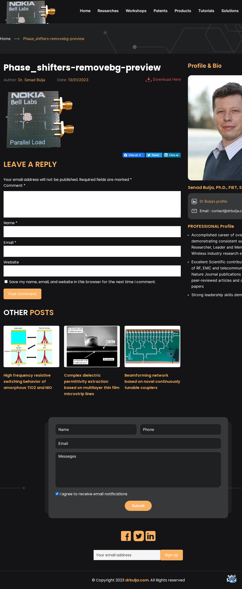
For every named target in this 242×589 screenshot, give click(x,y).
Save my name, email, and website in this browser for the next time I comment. (82, 282)
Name (10, 223)
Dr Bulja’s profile (213, 201)
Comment (15, 185)
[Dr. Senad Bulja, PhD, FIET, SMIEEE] (30, 21)
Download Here (167, 79)
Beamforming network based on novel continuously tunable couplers (152, 381)
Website (11, 262)
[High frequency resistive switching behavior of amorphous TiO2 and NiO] (31, 369)
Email (10, 242)
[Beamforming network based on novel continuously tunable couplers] (152, 369)
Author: (10, 80)
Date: (62, 80)
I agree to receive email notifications (93, 494)
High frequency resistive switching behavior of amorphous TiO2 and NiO (28, 381)
